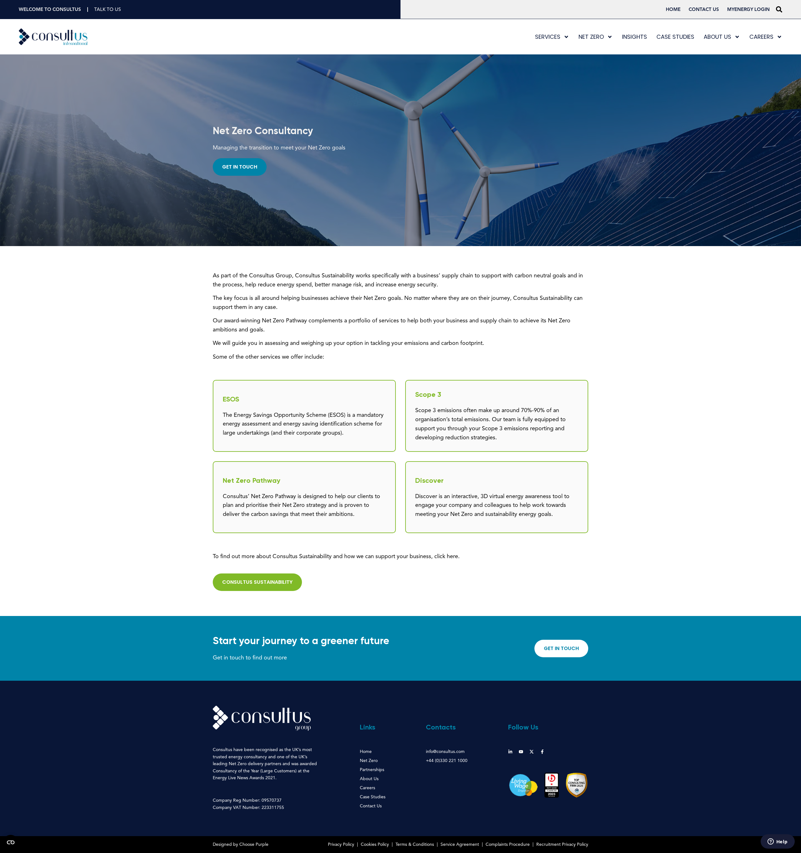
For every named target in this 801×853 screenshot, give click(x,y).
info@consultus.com (445, 752)
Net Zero (591, 37)
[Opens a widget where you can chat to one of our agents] (777, 842)
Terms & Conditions (414, 844)
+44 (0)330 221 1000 (446, 761)
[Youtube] (521, 752)
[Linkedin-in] (510, 752)
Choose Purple (253, 844)
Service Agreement (460, 844)
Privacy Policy (341, 844)
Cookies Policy (375, 844)
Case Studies (675, 37)
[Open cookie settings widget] (10, 842)
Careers (761, 37)
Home (673, 9)
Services (547, 37)
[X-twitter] (531, 752)
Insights (634, 37)
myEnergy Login (748, 9)
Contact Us (704, 9)
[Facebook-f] (542, 752)
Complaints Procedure (508, 844)
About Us (717, 37)
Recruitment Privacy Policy (562, 844)
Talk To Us (107, 9)
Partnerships (372, 770)
